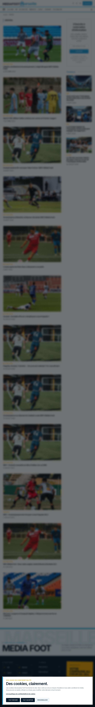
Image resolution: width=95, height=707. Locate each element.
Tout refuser (13, 700)
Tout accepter (28, 700)
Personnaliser (42, 700)
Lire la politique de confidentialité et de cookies (20, 694)
